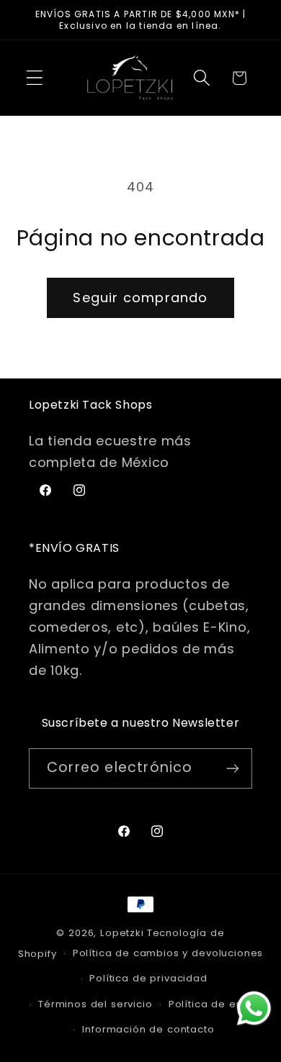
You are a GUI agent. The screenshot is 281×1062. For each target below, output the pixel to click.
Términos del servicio (95, 1004)
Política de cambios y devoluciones (168, 953)
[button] (35, 78)
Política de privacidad (148, 978)
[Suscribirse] (232, 768)
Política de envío (214, 1004)
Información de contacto (148, 1029)
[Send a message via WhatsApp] (254, 1008)
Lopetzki (122, 933)
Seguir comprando (140, 298)
